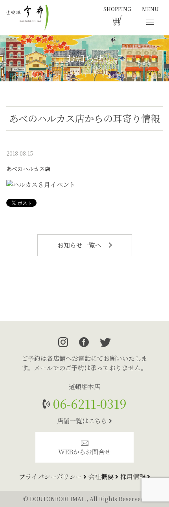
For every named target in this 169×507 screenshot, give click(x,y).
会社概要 (101, 476)
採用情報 (133, 476)
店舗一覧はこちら (83, 420)
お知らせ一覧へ (80, 245)
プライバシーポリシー (51, 476)
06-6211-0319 (88, 403)
